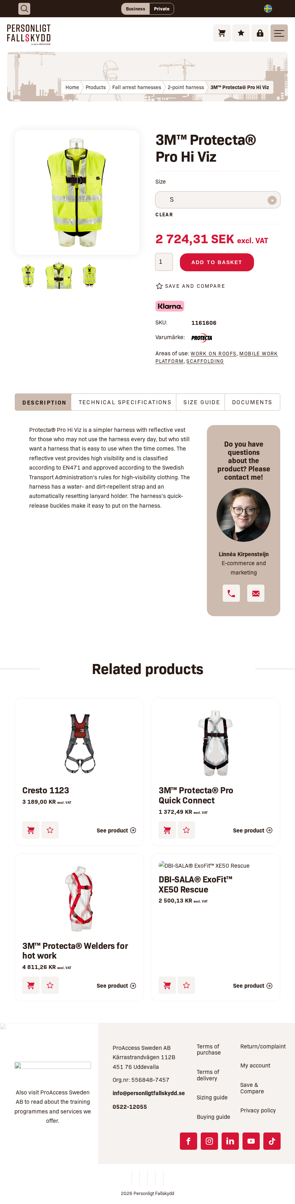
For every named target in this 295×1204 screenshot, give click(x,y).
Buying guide (213, 1116)
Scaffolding (205, 360)
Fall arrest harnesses (136, 87)
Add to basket (216, 262)
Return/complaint (260, 1046)
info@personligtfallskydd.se (149, 1093)
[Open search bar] (24, 9)
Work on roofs (213, 353)
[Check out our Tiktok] (272, 1141)
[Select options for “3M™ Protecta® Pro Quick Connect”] (167, 830)
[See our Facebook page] (188, 1141)
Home (72, 87)
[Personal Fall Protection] (28, 40)
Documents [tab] (252, 402)
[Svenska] (268, 8)
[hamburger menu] (279, 33)
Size (160, 181)
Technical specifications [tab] (125, 402)
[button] (31, 830)
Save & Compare (252, 1088)
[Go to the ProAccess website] (52, 1070)
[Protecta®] (201, 338)
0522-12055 (130, 1106)
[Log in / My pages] (260, 33)
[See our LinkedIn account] (230, 1141)
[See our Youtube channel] (251, 1141)
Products (96, 87)
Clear (164, 214)
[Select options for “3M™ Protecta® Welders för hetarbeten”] (31, 985)
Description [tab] (44, 402)
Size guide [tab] (201, 402)
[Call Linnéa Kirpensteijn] (231, 593)
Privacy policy (258, 1110)
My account (255, 1065)
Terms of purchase (209, 1049)
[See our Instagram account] (209, 1141)
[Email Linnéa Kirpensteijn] (255, 593)
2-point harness (186, 87)
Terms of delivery (208, 1075)
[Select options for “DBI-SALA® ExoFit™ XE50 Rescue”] (167, 985)
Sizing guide (212, 1097)
